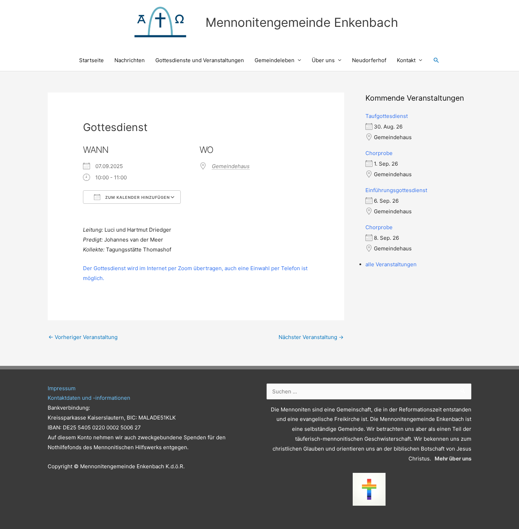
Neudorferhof (369, 60)
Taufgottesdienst (386, 116)
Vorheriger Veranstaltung (83, 337)
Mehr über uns (453, 458)
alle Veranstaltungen (391, 264)
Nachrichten (129, 60)
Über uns (323, 60)
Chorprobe (379, 153)
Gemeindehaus (231, 166)
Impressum (62, 388)
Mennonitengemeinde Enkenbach (301, 22)
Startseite (91, 60)
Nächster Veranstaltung (311, 337)
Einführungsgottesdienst (396, 190)
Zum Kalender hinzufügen (137, 197)
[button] (436, 60)
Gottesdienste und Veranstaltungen (199, 60)
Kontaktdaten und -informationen (89, 397)
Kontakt (406, 60)
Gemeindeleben (274, 60)
